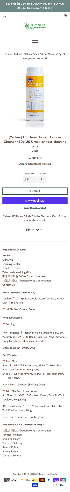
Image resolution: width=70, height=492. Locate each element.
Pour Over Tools (11, 268)
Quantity (43, 173)
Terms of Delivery (12, 443)
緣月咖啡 (34, 474)
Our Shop (7, 259)
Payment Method (12, 434)
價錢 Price (29, 173)
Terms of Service (11, 455)
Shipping (23, 163)
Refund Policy (10, 447)
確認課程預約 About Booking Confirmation (26, 280)
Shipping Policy (11, 438)
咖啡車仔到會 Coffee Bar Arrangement (24, 276)
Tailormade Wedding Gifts (16, 272)
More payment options (35, 207)
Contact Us (8, 284)
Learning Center (11, 264)
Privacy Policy (10, 451)
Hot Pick (7, 255)
